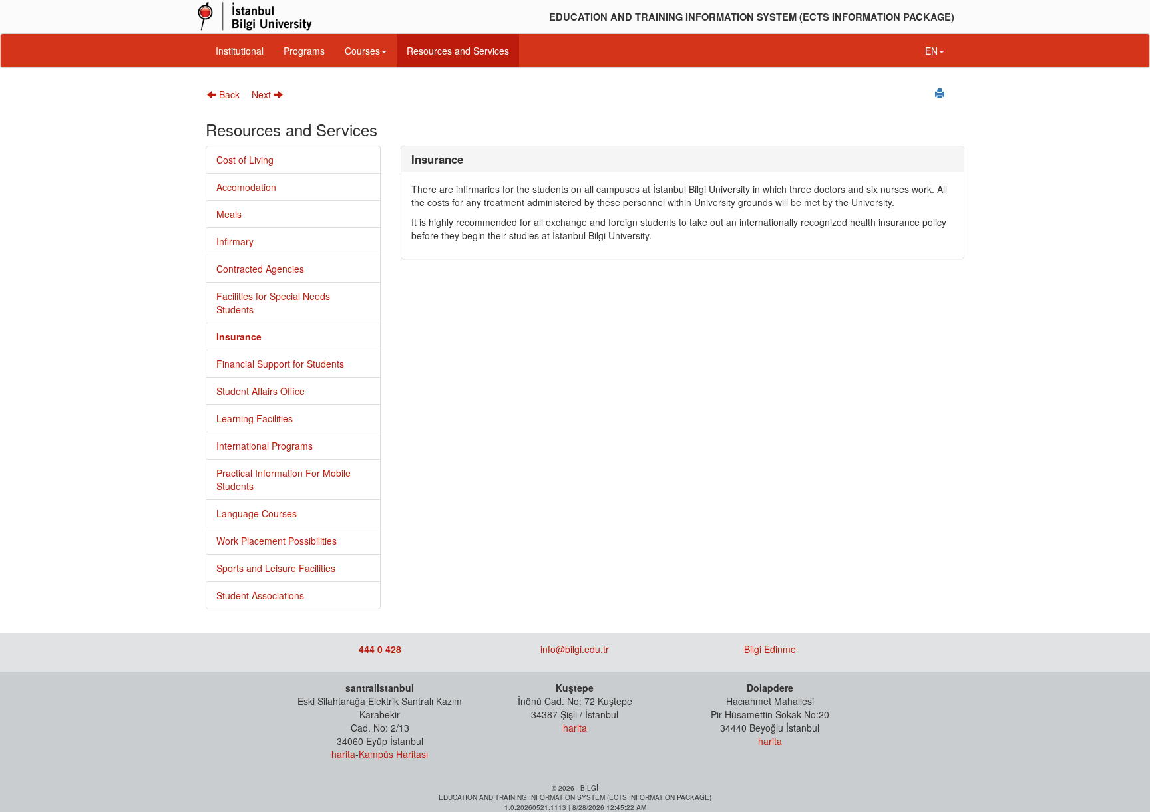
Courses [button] (362, 50)
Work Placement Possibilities (276, 540)
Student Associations (260, 595)
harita (343, 754)
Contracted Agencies (260, 268)
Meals (229, 214)
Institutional (240, 50)
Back (228, 94)
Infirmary (235, 241)
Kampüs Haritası (393, 754)
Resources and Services (458, 50)
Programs (304, 50)
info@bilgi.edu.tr (574, 649)
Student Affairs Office (260, 391)
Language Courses (256, 513)
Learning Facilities (254, 418)
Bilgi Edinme (770, 649)
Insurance (239, 336)
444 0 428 (380, 649)
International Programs (264, 445)
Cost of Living (245, 159)
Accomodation (246, 187)
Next (263, 94)
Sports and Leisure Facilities (275, 568)
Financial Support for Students (280, 363)
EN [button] (931, 50)
